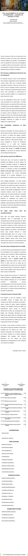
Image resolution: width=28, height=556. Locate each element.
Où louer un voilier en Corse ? (11, 414)
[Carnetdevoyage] (14, 5)
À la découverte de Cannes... (8, 502)
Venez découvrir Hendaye (21, 385)
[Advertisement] (14, 38)
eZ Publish (23, 554)
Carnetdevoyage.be (9, 554)
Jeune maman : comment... (8, 438)
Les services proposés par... (8, 505)
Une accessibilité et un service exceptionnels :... (13, 22)
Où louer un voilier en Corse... (8, 465)
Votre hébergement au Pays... (8, 468)
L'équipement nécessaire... (7, 459)
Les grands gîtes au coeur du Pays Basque (13, 425)
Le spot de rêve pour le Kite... (8, 471)
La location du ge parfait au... (8, 462)
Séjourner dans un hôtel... (7, 484)
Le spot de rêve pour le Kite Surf (13, 421)
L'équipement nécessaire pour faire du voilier (14, 408)
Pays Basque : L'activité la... (8, 496)
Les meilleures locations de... (8, 490)
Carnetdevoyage (13, 19)
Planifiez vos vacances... (7, 444)
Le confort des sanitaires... (7, 481)
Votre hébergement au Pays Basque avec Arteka (13, 418)
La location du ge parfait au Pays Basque (13, 412)
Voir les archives (5, 433)
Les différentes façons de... (7, 514)
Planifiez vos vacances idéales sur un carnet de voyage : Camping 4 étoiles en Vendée (13, 394)
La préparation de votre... (7, 499)
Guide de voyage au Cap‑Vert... (8, 478)
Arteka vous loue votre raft (5, 385)
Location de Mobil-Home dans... (8, 487)
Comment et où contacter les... (8, 517)
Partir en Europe (13, 21)
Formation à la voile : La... (7, 493)
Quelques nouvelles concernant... (9, 511)
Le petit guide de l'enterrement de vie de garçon (13, 405)
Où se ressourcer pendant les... (8, 520)
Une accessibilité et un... (7, 450)
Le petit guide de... (6, 456)
